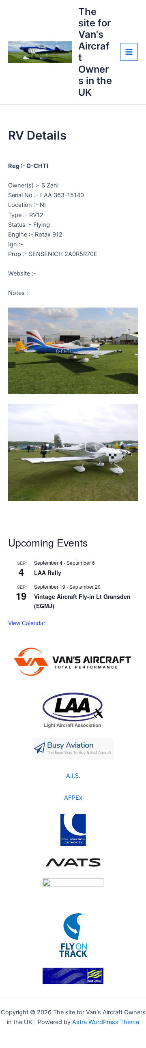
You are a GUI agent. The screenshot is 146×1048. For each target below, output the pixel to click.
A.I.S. (73, 775)
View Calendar (26, 623)
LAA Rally (47, 572)
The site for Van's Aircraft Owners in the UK (95, 52)
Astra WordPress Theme (105, 1022)
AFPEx (73, 797)
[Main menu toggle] (129, 52)
